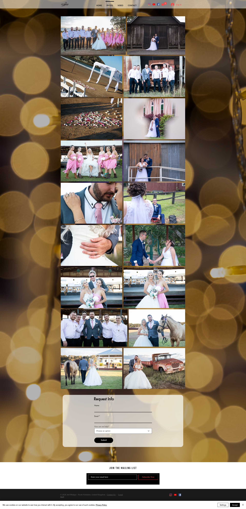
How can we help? (101, 426)
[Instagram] (149, 4)
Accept (235, 505)
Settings (223, 505)
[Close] (242, 505)
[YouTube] (154, 4)
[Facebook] (158, 4)
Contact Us (111, 495)
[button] (164, 4)
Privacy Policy (101, 505)
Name (96, 405)
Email (96, 416)
